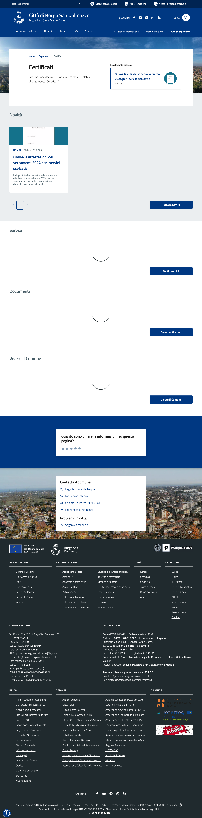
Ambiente (67, 577)
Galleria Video (179, 592)
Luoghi (175, 577)
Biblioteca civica (148, 592)
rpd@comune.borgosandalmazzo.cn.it (129, 676)
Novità (17, 150)
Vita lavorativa (105, 607)
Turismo (102, 602)
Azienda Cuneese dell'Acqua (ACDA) (124, 699)
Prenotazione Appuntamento (31, 725)
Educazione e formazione (75, 607)
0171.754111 (20, 638)
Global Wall (68, 705)
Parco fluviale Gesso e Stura (77, 715)
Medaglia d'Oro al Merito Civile (47, 20)
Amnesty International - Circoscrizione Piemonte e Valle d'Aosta (96, 755)
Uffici (18, 582)
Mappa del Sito (23, 781)
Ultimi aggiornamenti (27, 770)
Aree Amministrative (26, 577)
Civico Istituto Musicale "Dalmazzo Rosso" (84, 725)
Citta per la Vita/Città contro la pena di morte (86, 760)
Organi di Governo (25, 572)
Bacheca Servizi (24, 740)
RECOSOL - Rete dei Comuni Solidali (81, 720)
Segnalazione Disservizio (28, 730)
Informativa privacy (26, 750)
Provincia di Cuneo (115, 755)
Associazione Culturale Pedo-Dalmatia (82, 765)
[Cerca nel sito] (186, 17)
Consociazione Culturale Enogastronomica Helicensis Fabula (136, 725)
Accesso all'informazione (126, 31)
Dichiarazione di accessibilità (30, 705)
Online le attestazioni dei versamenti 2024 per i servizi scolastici (139, 76)
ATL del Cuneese (71, 699)
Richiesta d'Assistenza (27, 735)
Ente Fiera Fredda (71, 735)
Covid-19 (145, 582)
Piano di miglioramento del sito (32, 715)
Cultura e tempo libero (74, 602)
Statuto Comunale (25, 745)
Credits (19, 765)
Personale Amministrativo (29, 597)
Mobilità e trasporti (107, 582)
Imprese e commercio (109, 577)
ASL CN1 (110, 760)
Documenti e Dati (25, 587)
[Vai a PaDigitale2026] (173, 548)
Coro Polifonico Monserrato (119, 705)
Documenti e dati (171, 332)
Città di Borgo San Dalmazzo (59, 15)
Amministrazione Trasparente (31, 699)
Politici (19, 602)
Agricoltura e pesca (72, 572)
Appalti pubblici (70, 587)
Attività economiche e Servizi (179, 602)
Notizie (144, 572)
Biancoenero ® (113, 809)
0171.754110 (21, 642)
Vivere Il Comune (171, 399)
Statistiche (21, 775)
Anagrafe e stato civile (74, 582)
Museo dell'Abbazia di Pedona (77, 730)
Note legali (21, 755)
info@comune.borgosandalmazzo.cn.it (36, 657)
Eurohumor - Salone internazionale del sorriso (86, 745)
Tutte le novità (171, 205)
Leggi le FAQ (22, 720)
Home (32, 56)
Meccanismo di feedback (28, 710)
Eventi (175, 572)
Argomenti (44, 56)
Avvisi (143, 597)
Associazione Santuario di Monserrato (125, 735)
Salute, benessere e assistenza (114, 587)
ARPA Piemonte (113, 765)
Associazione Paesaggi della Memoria (124, 715)
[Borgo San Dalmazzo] (18, 17)
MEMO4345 (111, 750)
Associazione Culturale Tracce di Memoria (126, 720)
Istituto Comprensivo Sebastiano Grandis (126, 740)
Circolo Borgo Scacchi (73, 710)
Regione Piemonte (20, 3)
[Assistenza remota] (180, 805)
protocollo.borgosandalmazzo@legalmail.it (38, 653)
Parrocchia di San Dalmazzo (76, 740)
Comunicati (146, 577)
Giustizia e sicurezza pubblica (113, 572)
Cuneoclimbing (70, 750)
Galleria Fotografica (182, 587)
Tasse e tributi (147, 587)
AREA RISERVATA (101, 813)
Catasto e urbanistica (73, 597)
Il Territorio (177, 582)
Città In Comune (168, 805)
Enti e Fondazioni (25, 592)
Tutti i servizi (171, 271)
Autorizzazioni (69, 592)
